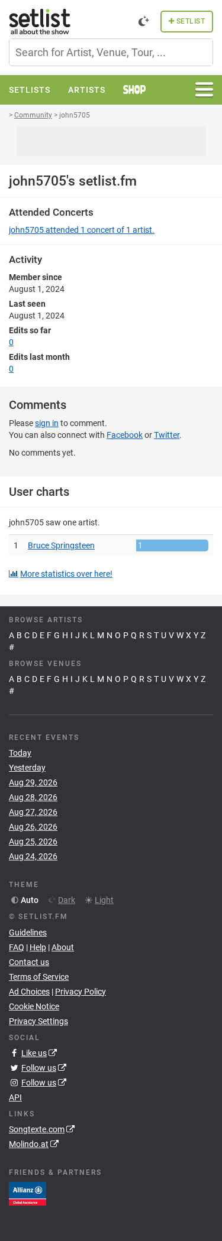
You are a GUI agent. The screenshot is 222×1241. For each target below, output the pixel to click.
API (15, 1097)
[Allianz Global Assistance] (27, 1193)
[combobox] (111, 52)
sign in (47, 423)
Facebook (125, 435)
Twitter (166, 435)
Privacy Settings (38, 1021)
